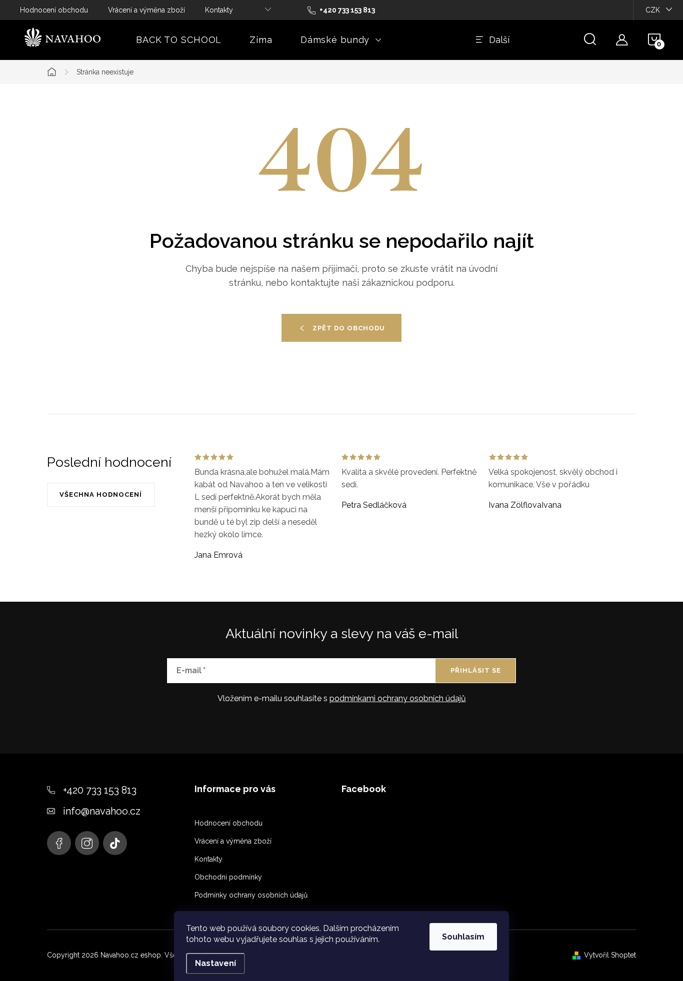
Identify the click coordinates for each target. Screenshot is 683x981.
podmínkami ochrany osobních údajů (398, 698)
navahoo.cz (59, 843)
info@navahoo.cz (101, 811)
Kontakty (219, 10)
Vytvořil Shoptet (610, 955)
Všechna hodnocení (101, 494)
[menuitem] (179, 40)
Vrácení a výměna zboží (146, 10)
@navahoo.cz (115, 843)
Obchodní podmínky (228, 877)
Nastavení (215, 963)
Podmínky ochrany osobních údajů (251, 895)
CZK (653, 10)
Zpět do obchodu (348, 328)
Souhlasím (463, 937)
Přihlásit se (475, 670)
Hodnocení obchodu (54, 10)
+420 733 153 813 (99, 790)
